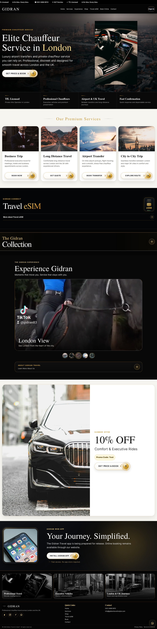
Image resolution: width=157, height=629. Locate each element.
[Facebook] (4, 614)
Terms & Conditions (149, 627)
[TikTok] (15, 614)
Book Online (104, 9)
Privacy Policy (138, 627)
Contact (113, 9)
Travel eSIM (94, 9)
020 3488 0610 (110, 608)
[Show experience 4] (85, 355)
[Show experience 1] (65, 355)
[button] (78, 241)
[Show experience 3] (78, 355)
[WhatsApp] (21, 614)
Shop (86, 9)
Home (62, 9)
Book (66, 619)
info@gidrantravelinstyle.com (115, 611)
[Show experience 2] (72, 355)
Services (69, 9)
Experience (79, 9)
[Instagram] (10, 614)
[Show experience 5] (92, 356)
